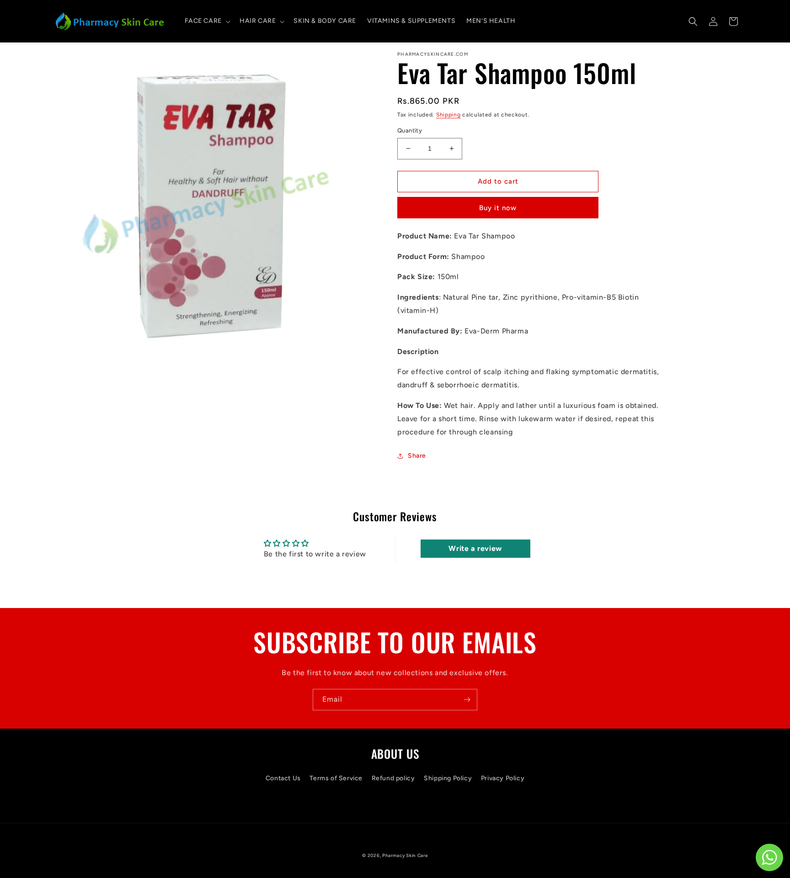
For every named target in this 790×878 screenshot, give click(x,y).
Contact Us (283, 778)
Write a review (475, 548)
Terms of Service (336, 778)
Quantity (409, 130)
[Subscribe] (467, 699)
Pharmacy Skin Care (405, 855)
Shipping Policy (448, 778)
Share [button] (417, 456)
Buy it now (498, 208)
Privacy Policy (502, 778)
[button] (206, 21)
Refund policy (393, 778)
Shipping (448, 114)
